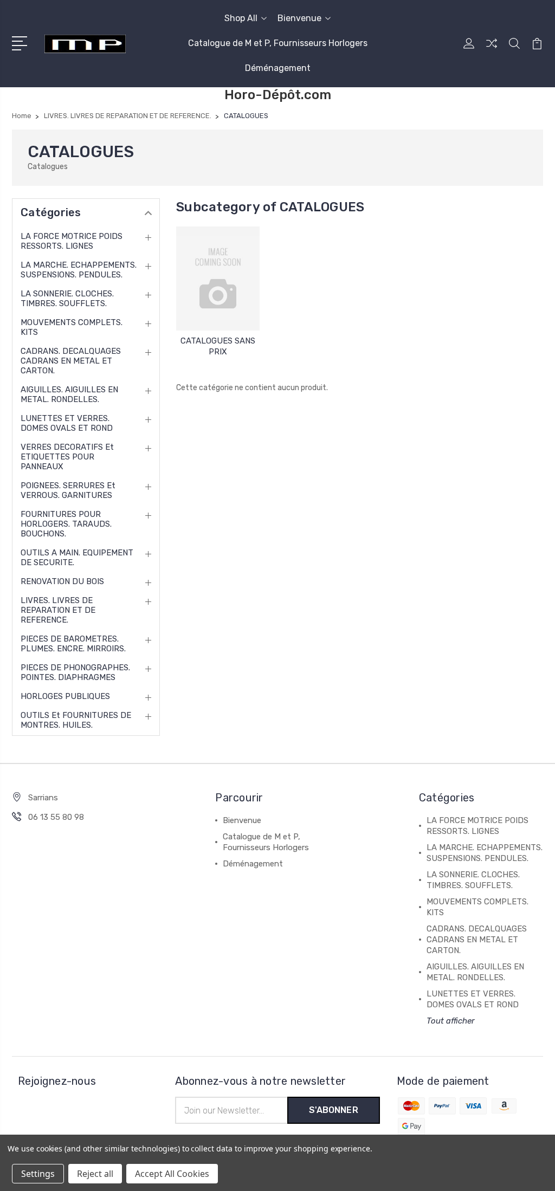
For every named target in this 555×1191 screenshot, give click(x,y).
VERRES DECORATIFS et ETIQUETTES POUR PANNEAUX (67, 456)
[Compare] (492, 49)
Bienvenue (299, 18)
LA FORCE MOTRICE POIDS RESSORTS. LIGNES (71, 241)
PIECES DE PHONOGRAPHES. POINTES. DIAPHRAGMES (75, 672)
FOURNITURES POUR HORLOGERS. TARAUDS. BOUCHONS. (66, 524)
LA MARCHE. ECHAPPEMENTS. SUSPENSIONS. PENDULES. (79, 270)
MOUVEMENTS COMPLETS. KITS (71, 327)
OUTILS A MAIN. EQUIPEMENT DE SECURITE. (77, 557)
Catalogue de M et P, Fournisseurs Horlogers (277, 43)
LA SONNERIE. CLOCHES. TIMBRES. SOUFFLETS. (67, 298)
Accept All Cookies (172, 1174)
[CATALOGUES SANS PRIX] (218, 278)
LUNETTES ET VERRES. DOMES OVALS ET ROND (67, 423)
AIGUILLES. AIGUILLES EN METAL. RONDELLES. (69, 394)
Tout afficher (451, 1021)
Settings (38, 1174)
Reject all (95, 1174)
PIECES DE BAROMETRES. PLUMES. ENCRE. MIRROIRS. (73, 643)
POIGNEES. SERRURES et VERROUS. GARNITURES (68, 490)
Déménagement (278, 68)
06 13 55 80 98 (56, 817)
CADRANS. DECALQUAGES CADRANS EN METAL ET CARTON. (71, 361)
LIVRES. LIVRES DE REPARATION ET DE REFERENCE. (58, 610)
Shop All (240, 18)
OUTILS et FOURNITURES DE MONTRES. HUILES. (76, 720)
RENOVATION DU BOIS (62, 581)
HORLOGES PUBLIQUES (65, 696)
